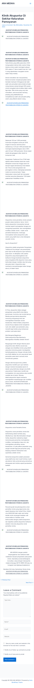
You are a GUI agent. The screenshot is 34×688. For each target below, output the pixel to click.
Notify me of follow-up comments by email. (18, 650)
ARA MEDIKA (8, 3)
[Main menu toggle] (30, 3)
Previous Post (5, 580)
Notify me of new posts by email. (14, 654)
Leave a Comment (7, 25)
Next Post (29, 582)
